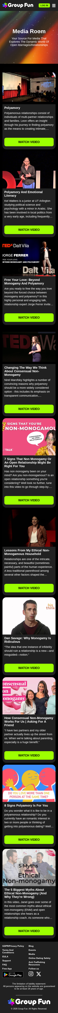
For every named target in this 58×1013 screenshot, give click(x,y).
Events (32, 950)
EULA (5, 956)
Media (32, 954)
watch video (29, 142)
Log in (44, 5)
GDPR (5, 946)
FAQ (4, 964)
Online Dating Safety (39, 958)
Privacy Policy (16, 946)
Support (6, 960)
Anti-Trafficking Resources (37, 963)
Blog (31, 946)
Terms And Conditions (8, 951)
